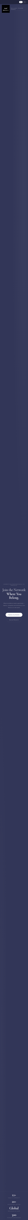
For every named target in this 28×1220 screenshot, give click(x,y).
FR (24, 2)
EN (21, 2)
